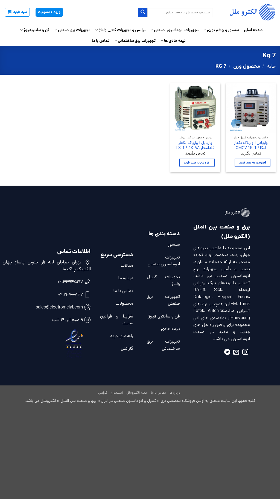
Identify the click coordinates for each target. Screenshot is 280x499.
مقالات (127, 265)
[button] (17, 12)
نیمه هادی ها (175, 40)
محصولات (124, 303)
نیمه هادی (170, 329)
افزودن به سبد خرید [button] (252, 162)
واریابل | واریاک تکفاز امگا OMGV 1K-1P (251, 145)
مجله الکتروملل (137, 392)
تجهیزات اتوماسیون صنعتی (176, 30)
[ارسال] (142, 12)
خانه (271, 66)
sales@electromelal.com (59, 307)
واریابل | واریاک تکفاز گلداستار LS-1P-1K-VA (195, 145)
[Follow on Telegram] (227, 353)
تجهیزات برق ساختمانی (137, 40)
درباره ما (125, 278)
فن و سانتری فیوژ (164, 316)
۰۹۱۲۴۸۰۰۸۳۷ (70, 294)
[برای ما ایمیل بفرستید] (236, 353)
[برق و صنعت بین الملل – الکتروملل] (248, 12)
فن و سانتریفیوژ (36, 30)
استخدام (117, 392)
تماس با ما (100, 40)
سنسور (174, 244)
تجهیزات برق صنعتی (74, 30)
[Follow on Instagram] (245, 353)
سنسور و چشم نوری (223, 30)
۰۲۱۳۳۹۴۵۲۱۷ (70, 282)
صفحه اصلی (253, 30)
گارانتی (127, 348)
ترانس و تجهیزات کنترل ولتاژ (122, 30)
